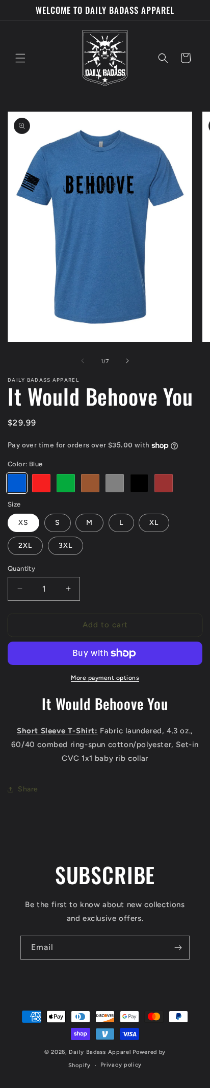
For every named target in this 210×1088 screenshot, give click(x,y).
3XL (65, 545)
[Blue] (17, 483)
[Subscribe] (178, 948)
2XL (25, 545)
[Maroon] (163, 483)
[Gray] (115, 483)
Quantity (21, 568)
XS (23, 522)
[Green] (66, 483)
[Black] (139, 483)
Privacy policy (121, 1065)
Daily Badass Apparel (100, 1052)
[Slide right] (127, 361)
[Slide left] (82, 361)
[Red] (41, 483)
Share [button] (28, 789)
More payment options (105, 677)
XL (154, 522)
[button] (20, 58)
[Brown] (90, 483)
